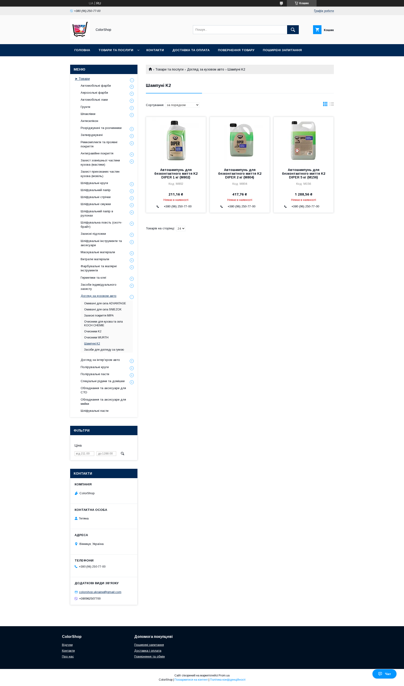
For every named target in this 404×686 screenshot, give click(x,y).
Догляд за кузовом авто (205, 69)
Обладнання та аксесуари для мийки (103, 401)
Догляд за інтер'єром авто (100, 360)
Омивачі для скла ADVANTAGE (105, 303)
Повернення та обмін (149, 656)
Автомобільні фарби (96, 85)
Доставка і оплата (147, 650)
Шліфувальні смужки (96, 204)
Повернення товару (236, 50)
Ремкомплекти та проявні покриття (99, 144)
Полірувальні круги (95, 367)
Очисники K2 (92, 331)
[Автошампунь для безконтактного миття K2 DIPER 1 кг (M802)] (176, 140)
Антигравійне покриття (97, 153)
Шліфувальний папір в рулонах (97, 213)
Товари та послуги (115, 50)
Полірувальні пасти (95, 374)
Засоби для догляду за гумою (104, 349)
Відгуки (67, 645)
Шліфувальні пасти (94, 410)
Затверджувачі (92, 135)
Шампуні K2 (92, 343)
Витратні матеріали (95, 259)
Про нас (68, 656)
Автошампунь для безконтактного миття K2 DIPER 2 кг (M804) (239, 173)
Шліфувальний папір (96, 190)
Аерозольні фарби (94, 92)
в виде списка (332, 105)
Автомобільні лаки (94, 99)
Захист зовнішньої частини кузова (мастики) (100, 162)
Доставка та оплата (190, 50)
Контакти (155, 50)
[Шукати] (293, 29)
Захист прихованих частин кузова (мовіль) (100, 174)
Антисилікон (89, 121)
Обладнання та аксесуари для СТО (103, 390)
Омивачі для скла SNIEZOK (103, 309)
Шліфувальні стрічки (96, 197)
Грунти (85, 107)
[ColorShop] (80, 38)
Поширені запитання (282, 50)
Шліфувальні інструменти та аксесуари (101, 243)
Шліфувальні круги (94, 183)
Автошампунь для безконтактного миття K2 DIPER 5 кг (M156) (303, 173)
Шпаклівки (88, 114)
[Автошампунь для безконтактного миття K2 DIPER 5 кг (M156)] (303, 140)
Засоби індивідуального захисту (98, 287)
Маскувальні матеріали (98, 252)
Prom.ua (224, 675)
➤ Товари (82, 79)
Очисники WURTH (96, 337)
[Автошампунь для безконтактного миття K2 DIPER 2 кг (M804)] (240, 140)
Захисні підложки (93, 233)
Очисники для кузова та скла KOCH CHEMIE (103, 323)
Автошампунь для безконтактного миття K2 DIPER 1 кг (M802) (176, 173)
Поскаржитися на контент (191, 679)
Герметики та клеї (93, 277)
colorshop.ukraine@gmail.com (100, 592)
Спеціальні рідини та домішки (103, 381)
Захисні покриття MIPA (99, 315)
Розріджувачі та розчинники (101, 128)
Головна (82, 50)
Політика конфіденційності (227, 679)
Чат (388, 674)
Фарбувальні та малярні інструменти (99, 268)
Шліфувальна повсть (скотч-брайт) (101, 224)
